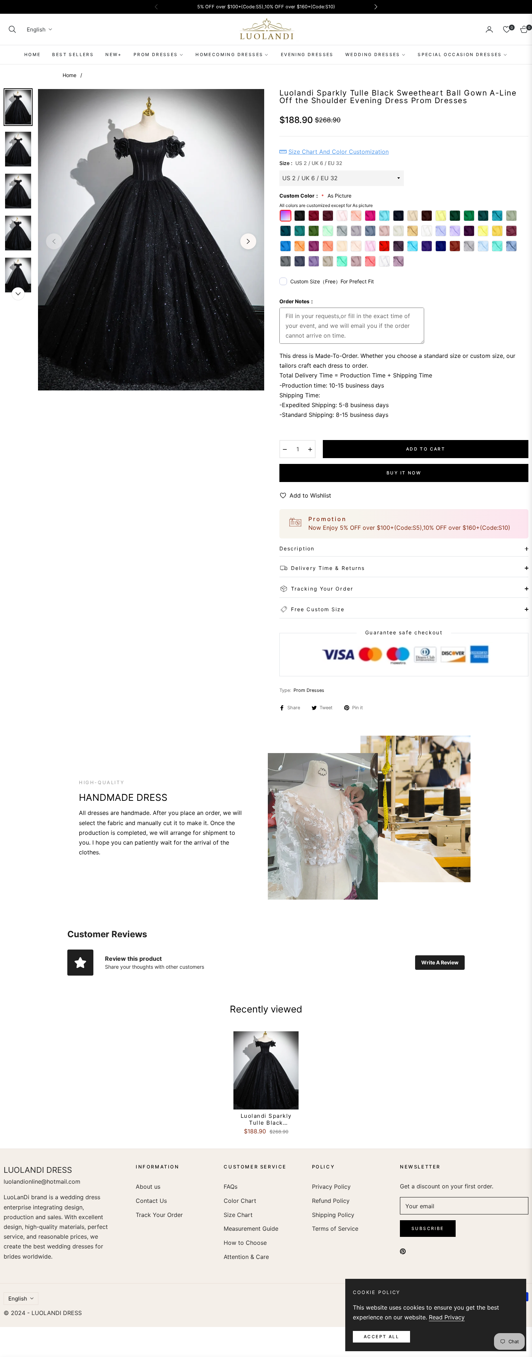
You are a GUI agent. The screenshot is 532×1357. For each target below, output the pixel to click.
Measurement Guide (251, 1228)
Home (69, 75)
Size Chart (238, 1214)
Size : (310, 163)
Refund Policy (331, 1200)
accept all (381, 1336)
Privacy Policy (331, 1186)
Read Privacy (447, 1317)
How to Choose (245, 1242)
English (36, 29)
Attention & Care (246, 1256)
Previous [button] (54, 241)
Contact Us (151, 1200)
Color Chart (240, 1200)
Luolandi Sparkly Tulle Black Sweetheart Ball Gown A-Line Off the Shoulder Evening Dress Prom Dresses (266, 1119)
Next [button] (248, 241)
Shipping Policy (333, 1214)
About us (148, 1186)
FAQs (230, 1186)
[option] (151, 239)
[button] (12, 29)
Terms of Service (335, 1228)
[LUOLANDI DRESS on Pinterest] (403, 1251)
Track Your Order (159, 1214)
